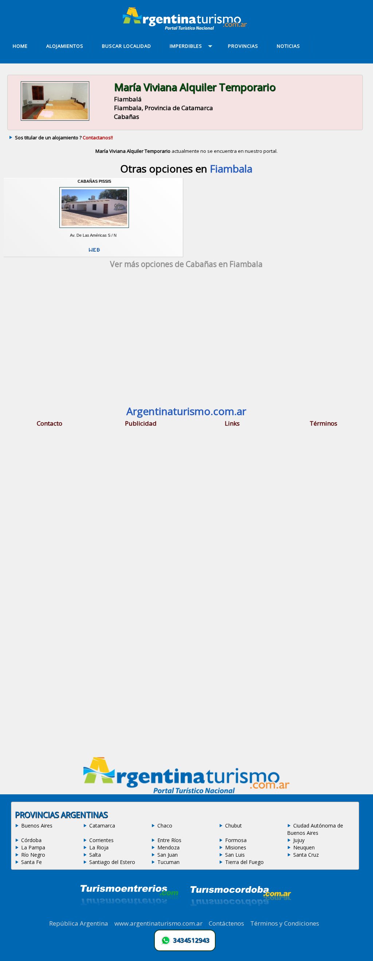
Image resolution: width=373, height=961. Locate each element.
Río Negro (33, 854)
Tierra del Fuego (244, 862)
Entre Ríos (169, 840)
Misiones (235, 847)
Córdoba (31, 840)
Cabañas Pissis (94, 181)
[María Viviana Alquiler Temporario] (55, 120)
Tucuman (168, 862)
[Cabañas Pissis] (94, 230)
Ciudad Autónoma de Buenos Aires (315, 829)
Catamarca (102, 825)
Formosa (236, 840)
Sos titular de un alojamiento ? (64, 137)
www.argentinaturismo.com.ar (158, 923)
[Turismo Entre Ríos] (129, 915)
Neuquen (304, 847)
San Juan (167, 854)
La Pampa (33, 847)
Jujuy (299, 840)
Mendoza (168, 847)
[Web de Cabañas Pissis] (94, 253)
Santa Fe (31, 862)
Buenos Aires (36, 825)
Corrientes (101, 840)
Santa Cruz (306, 854)
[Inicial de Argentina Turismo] (186, 28)
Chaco (164, 825)
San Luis (235, 854)
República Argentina (78, 923)
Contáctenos (226, 923)
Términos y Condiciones (284, 923)
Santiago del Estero (112, 862)
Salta (95, 854)
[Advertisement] (186, 338)
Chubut (233, 825)
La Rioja (99, 847)
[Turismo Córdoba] (240, 915)
